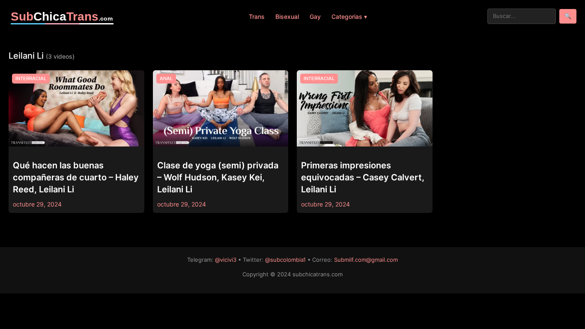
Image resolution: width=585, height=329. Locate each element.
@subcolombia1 (285, 259)
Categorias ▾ (349, 16)
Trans (257, 16)
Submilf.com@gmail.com (366, 259)
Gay (315, 16)
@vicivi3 (225, 259)
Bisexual (287, 16)
